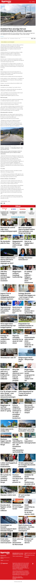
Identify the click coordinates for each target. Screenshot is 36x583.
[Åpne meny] (33, 1)
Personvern (14, 578)
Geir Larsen (33, 555)
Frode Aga (21, 553)
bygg (9, 201)
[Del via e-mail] (34, 38)
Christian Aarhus (20, 554)
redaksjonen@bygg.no (19, 556)
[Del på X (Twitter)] (33, 38)
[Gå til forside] (6, 1)
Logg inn (30, 1)
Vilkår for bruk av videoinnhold (17, 576)
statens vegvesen (4, 201)
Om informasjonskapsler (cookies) (18, 577)
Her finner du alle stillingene (18, 217)
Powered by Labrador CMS (18, 581)
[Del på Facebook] (32, 38)
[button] (1, 206)
